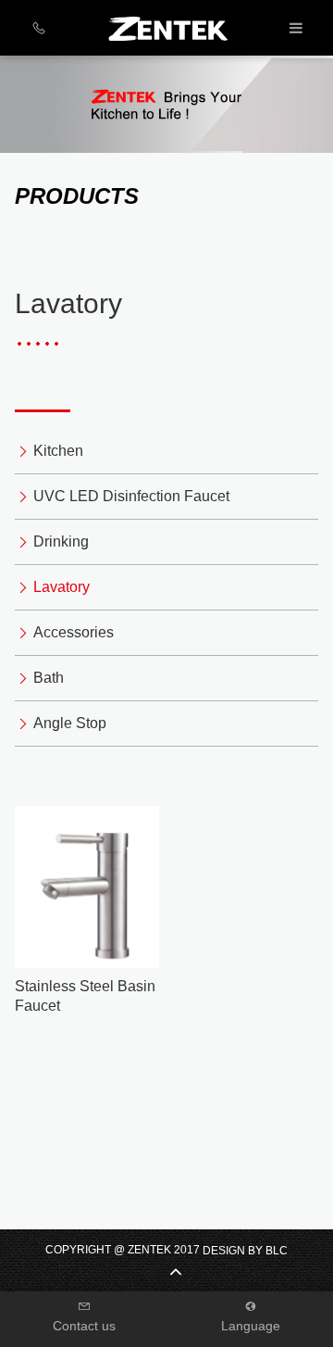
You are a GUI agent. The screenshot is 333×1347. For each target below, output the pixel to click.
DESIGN (224, 1250)
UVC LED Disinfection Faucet (131, 496)
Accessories (73, 632)
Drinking (61, 541)
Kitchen (58, 451)
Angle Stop (69, 723)
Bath (48, 678)
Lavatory (61, 587)
